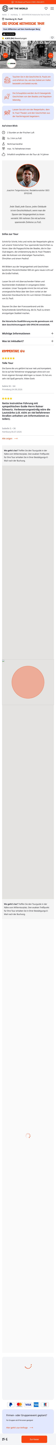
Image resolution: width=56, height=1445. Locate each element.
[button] (52, 38)
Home (4, 15)
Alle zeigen (7, 438)
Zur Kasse (34, 1439)
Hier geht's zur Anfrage (17, 1427)
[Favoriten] (46, 8)
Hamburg (14, 15)
